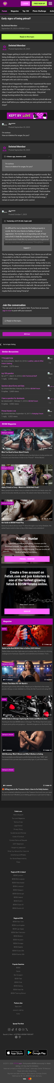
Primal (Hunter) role (9, 411)
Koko (18, 1014)
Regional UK (15, 872)
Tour (13, 818)
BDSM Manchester (18, 883)
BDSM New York (18, 921)
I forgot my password (18, 847)
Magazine (15, 11)
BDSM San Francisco (18, 932)
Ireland (23, 872)
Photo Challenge (39, 11)
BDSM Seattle (18, 947)
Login (25, 4)
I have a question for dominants (13, 398)
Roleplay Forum (37, 414)
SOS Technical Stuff (29, 376)
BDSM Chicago (18, 943)
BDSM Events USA (18, 954)
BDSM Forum (24, 28)
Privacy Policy (18, 829)
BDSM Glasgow (18, 890)
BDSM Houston (18, 940)
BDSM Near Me (18, 989)
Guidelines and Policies (18, 833)
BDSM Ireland (18, 897)
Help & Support (18, 815)
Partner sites (18, 1003)
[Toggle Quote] (5, 156)
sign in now (7, 311)
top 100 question (8, 373)
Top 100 (25, 11)
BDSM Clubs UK (18, 905)
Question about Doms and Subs (13, 386)
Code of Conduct (18, 837)
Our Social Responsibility (18, 858)
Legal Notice (18, 826)
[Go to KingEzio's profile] (50, 387)
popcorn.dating (18, 1010)
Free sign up (39, 4)
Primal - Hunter (27, 559)
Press (18, 862)
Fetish (18, 971)
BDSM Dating (18, 986)
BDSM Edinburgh (18, 894)
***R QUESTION (7, 358)
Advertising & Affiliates (18, 855)
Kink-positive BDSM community (33, 1063)
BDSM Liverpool (18, 886)
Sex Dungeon (18, 975)
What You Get (12, 851)
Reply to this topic (27, 37)
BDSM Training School (18, 993)
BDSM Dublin (18, 901)
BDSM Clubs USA (18, 951)
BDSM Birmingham (18, 879)
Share (27, 334)
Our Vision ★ (24, 851)
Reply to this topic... (14, 321)
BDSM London (18, 875)
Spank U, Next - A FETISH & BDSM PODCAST (18, 1034)
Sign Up (27, 611)
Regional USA (18, 918)
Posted (19, 49)
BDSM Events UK (18, 908)
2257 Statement (18, 844)
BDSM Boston (18, 936)
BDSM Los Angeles (18, 925)
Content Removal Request (18, 840)
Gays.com (18, 1006)
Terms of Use (18, 822)
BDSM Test (18, 979)
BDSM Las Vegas (18, 929)
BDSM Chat (18, 982)
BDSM (18, 968)
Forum (4, 11)
